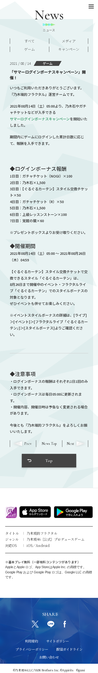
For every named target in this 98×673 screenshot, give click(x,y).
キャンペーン (68, 49)
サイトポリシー (57, 641)
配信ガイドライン (69, 649)
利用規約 (31, 641)
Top (49, 460)
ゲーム (29, 49)
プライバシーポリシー (32, 649)
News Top (49, 443)
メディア (69, 41)
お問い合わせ (49, 657)
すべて (29, 41)
